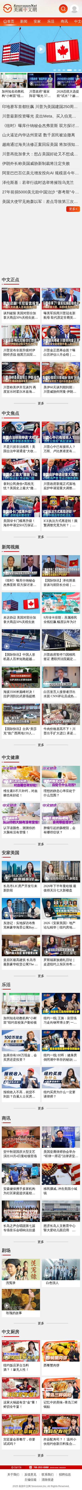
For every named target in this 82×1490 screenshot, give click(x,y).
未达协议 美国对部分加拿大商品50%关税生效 (19, 620)
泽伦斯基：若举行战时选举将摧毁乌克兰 (38, 182)
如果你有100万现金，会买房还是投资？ (20, 1057)
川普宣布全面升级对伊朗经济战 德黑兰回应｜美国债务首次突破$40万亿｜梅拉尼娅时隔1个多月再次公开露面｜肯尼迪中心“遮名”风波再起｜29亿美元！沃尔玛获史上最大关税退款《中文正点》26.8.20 (20, 352)
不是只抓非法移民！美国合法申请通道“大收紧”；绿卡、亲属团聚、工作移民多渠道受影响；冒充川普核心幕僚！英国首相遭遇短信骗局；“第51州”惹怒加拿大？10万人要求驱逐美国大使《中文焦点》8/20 (20, 449)
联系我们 (48, 1474)
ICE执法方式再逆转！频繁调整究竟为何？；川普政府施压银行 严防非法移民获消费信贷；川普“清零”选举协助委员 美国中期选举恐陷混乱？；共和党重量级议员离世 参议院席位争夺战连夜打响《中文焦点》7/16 (60, 523)
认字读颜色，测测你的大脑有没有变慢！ (19, 830)
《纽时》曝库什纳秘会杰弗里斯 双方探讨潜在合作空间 (41, 125)
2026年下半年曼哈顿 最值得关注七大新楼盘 (60, 888)
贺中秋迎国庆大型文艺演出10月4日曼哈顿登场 (20, 1154)
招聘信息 (65, 1474)
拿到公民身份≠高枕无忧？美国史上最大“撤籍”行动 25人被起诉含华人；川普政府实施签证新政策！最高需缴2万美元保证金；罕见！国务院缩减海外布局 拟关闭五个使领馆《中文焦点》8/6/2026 (20, 486)
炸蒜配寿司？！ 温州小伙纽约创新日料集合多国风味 (60, 1441)
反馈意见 (30, 1474)
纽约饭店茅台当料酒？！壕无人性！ (16, 1367)
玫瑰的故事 (14, 1313)
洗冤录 (11, 1283)
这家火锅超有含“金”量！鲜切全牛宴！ (20, 1404)
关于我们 (13, 1474)
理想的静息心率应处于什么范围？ (59, 793)
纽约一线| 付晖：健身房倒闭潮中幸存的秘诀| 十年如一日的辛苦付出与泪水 (60, 1057)
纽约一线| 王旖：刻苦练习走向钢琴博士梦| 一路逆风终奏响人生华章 (60, 1020)
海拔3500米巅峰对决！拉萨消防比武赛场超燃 (19, 694)
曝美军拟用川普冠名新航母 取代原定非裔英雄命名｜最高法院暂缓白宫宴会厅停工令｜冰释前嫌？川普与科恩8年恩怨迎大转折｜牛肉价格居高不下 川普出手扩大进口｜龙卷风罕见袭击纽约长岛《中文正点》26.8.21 (60, 315)
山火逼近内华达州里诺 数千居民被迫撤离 (38, 135)
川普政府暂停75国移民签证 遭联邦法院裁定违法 (60, 657)
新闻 (23, 21)
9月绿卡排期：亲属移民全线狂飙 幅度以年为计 (60, 620)
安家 (37, 21)
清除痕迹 (48, 1479)
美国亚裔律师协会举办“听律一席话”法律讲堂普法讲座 (61, 1154)
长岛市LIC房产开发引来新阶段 (20, 888)
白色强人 (52, 1283)
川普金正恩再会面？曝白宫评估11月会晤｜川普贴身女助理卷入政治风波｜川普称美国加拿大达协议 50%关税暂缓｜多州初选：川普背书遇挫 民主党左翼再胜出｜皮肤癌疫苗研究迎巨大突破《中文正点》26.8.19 (60, 352)
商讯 (64, 21)
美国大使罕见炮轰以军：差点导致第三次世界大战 (41, 201)
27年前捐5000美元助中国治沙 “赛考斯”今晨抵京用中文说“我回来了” (41, 192)
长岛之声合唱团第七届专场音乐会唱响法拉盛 (19, 1228)
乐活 (50, 21)
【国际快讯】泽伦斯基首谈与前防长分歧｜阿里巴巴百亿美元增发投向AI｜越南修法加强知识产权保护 (60, 583)
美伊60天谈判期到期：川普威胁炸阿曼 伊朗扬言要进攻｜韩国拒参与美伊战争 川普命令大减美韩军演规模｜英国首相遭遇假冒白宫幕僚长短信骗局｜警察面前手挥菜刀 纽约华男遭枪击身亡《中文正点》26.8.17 (60, 389)
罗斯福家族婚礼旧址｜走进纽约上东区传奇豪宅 (59, 962)
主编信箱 (30, 1479)
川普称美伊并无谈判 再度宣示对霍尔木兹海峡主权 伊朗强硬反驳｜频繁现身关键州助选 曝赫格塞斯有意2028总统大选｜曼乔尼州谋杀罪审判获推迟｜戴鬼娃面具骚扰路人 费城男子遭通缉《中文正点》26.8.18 (19, 389)
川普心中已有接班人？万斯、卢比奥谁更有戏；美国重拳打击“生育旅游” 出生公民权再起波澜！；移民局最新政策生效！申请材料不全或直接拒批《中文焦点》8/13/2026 (61, 449)
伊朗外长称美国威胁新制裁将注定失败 (36, 163)
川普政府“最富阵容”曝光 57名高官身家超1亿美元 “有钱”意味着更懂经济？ (40, 94)
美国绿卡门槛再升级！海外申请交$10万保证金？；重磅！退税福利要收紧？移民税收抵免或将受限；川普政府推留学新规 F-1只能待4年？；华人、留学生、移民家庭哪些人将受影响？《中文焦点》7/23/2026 (20, 523)
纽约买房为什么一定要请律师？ (59, 1094)
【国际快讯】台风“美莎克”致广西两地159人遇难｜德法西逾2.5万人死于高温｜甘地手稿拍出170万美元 (20, 731)
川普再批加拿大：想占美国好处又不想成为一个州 (41, 154)
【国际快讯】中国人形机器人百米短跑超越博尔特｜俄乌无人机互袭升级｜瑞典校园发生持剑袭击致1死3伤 (19, 657)
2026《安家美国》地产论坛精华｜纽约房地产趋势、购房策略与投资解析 (59, 925)
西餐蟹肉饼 (52, 1365)
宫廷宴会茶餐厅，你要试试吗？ (19, 1441)
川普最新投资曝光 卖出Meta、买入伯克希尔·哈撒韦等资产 (41, 116)
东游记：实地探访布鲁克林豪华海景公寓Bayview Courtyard (20, 925)
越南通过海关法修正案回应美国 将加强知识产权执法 (41, 144)
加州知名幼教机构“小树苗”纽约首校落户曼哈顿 (13, 94)
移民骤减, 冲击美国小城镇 (60, 1191)
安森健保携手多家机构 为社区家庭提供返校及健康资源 (19, 1191)
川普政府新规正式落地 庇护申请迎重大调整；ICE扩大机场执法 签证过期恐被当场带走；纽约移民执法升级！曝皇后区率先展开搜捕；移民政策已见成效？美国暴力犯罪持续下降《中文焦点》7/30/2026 (60, 486)
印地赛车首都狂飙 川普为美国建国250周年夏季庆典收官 (41, 106)
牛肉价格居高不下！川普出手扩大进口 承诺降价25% (60, 731)
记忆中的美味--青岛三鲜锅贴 (60, 1404)
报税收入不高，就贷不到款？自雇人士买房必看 (19, 1094)
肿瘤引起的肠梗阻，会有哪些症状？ (59, 830)
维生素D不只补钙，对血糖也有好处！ (20, 793)
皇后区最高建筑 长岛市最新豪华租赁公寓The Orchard (20, 962)
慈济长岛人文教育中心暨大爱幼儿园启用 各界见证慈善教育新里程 (59, 1228)
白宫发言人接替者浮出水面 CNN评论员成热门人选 (60, 694)
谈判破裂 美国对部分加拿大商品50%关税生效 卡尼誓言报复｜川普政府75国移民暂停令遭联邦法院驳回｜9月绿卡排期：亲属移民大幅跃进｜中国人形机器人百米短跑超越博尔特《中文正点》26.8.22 (20, 315)
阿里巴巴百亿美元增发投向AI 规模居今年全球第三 (41, 173)
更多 (73, 209)
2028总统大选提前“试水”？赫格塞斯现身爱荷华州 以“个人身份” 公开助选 (68, 94)
